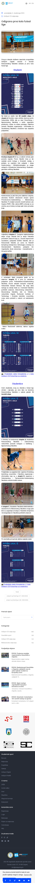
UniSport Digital (6, 772)
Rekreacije (4, 818)
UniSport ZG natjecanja (11, 16)
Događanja (4, 765)
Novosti (3, 758)
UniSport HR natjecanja (8, 639)
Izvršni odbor (5, 788)
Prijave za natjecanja (7, 821)
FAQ (2, 828)
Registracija (4, 811)
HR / (30, 3)
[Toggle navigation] (26, 3)
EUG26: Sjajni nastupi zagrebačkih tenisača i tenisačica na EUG (19, 684)
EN (33, 3)
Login (3, 814)
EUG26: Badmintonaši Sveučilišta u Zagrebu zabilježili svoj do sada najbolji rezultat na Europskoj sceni (22, 670)
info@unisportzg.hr (17, 867)
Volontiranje (5, 825)
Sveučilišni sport (6, 635)
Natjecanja (4, 761)
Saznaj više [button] (28, 875)
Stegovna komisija (7, 798)
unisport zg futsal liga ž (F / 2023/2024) (17, 596)
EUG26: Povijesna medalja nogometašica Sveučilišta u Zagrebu (21, 655)
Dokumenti (4, 802)
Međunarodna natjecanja (9, 643)
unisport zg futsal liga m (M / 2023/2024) (17, 600)
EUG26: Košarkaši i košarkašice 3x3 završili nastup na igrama (22, 698)
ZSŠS (3, 784)
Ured (2, 791)
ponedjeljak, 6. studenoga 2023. (14, 13)
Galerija (3, 768)
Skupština (4, 795)
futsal (17, 592)
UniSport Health (6, 775)
